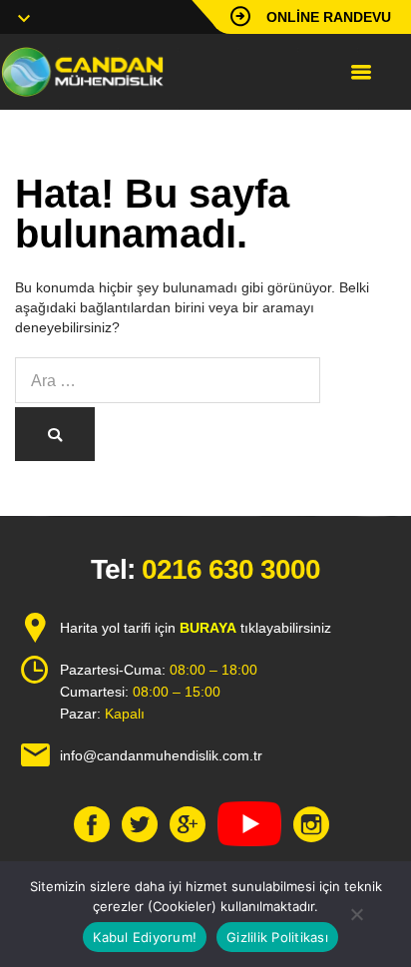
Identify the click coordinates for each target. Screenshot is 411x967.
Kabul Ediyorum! (145, 937)
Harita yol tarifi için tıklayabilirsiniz (195, 628)
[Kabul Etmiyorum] (356, 914)
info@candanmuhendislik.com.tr (161, 755)
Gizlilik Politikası (277, 937)
